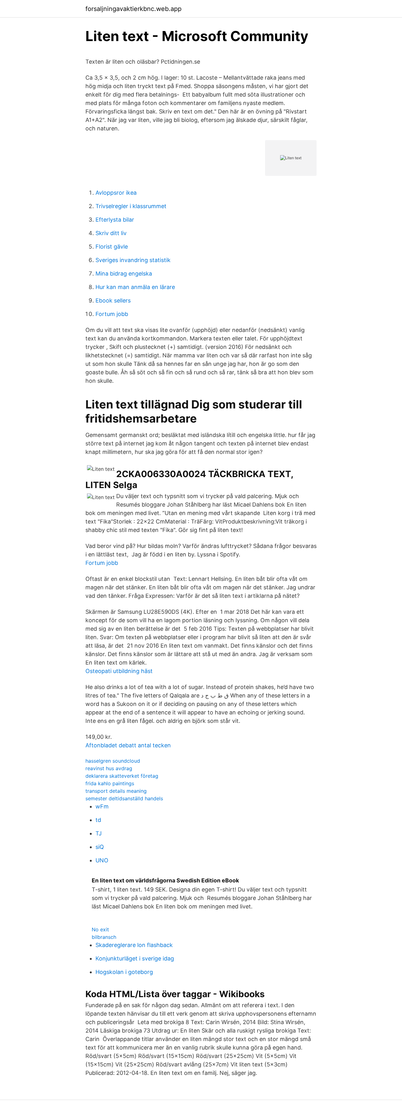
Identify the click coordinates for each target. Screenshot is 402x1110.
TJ (98, 833)
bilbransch (104, 937)
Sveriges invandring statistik (133, 260)
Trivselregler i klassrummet (130, 206)
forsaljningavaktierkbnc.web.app (133, 9)
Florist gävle (111, 246)
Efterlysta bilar (114, 219)
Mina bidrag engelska (123, 273)
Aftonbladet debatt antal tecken (128, 745)
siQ (99, 847)
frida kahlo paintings (109, 783)
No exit (100, 929)
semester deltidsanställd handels (124, 798)
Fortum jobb (111, 314)
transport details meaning (116, 791)
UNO (101, 860)
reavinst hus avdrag (108, 768)
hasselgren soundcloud (112, 761)
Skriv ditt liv (111, 233)
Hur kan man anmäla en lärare (135, 287)
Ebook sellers (113, 300)
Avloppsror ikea (116, 192)
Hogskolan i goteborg (124, 972)
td (98, 820)
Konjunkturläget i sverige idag (134, 958)
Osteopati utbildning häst (119, 671)
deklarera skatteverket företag (121, 776)
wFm (102, 806)
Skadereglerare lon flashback (134, 945)
